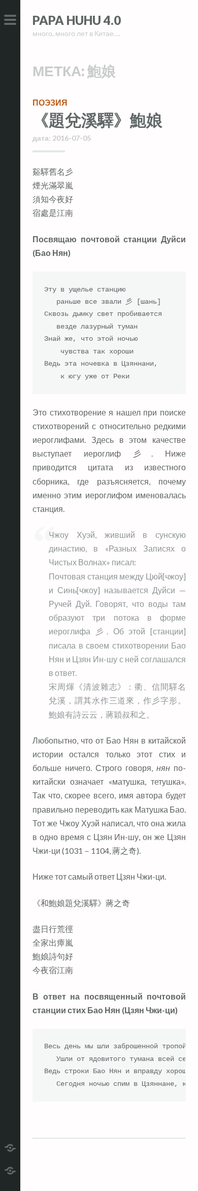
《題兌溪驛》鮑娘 (97, 120)
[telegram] (10, 1146)
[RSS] (10, 1169)
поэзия (50, 102)
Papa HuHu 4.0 (76, 20)
